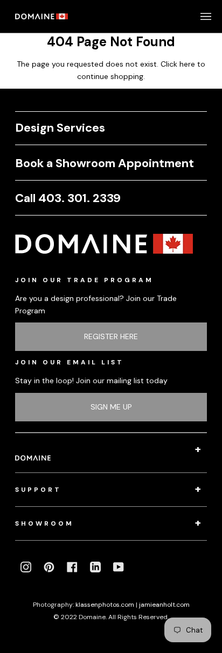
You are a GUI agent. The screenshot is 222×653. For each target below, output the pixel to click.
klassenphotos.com (104, 604)
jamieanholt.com (164, 604)
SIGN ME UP (111, 407)
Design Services (60, 127)
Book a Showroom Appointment (104, 163)
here (187, 64)
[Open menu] (195, 16)
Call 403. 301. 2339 (68, 198)
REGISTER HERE (111, 336)
